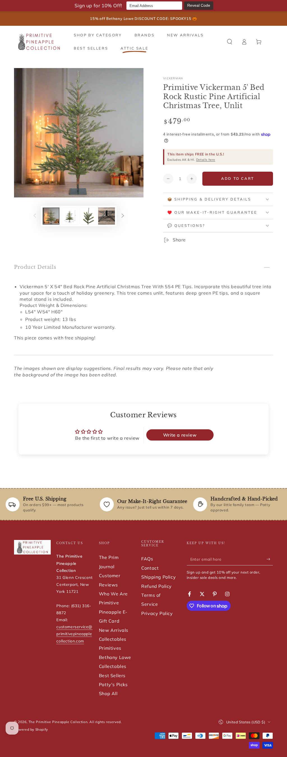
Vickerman (173, 78)
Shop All (108, 693)
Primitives (110, 648)
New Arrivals (113, 630)
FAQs (147, 559)
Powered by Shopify (31, 729)
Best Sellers (112, 675)
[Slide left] (35, 216)
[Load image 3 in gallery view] (88, 216)
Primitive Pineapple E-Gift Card (113, 612)
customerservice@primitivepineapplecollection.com (74, 633)
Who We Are (113, 594)
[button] (229, 42)
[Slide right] (123, 216)
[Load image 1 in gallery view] (51, 216)
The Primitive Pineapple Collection (58, 722)
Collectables (112, 639)
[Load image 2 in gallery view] (69, 216)
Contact (150, 568)
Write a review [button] (179, 435)
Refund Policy (156, 586)
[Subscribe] (270, 559)
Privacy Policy (157, 613)
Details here (205, 160)
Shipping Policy (158, 577)
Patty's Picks (113, 684)
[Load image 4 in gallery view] (106, 216)
